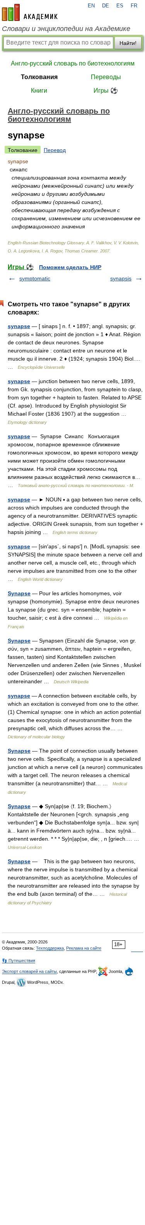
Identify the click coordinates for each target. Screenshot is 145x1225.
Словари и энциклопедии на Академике (66, 29)
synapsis (120, 278)
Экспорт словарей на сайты (29, 971)
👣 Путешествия (18, 960)
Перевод (55, 150)
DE (105, 6)
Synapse (19, 593)
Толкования (39, 77)
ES (119, 6)
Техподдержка (50, 948)
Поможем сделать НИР (70, 267)
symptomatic (34, 278)
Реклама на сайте (83, 948)
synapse (19, 326)
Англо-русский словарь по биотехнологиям (73, 63)
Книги (39, 90)
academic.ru (30, 12)
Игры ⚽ (106, 90)
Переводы (106, 77)
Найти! (127, 43)
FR (134, 6)
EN (91, 6)
